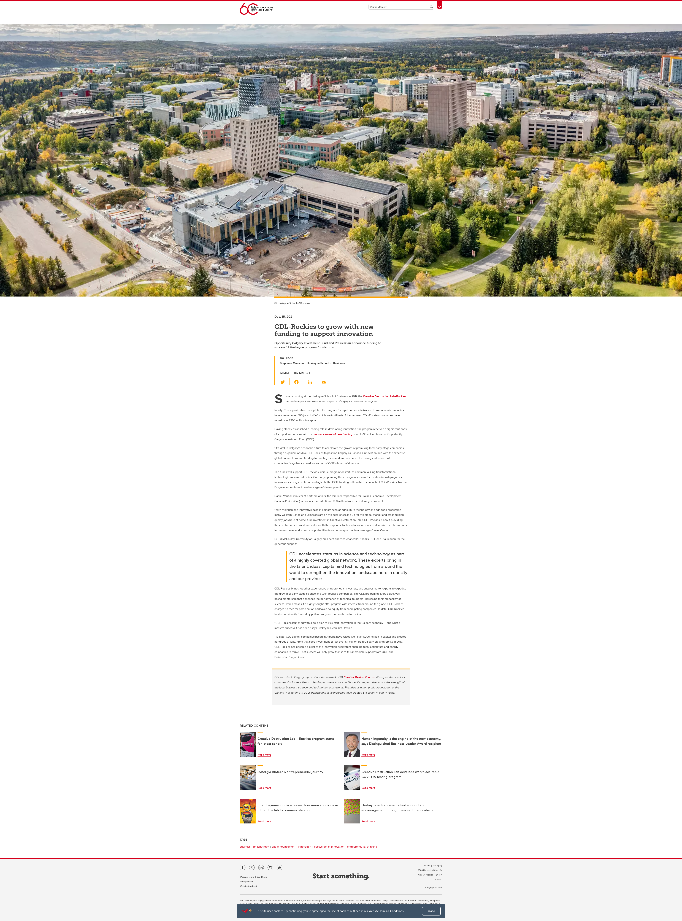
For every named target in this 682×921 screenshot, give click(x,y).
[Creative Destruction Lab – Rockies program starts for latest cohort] (248, 744)
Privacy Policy (246, 881)
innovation (304, 847)
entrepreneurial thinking (362, 847)
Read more (264, 755)
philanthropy (261, 847)
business (245, 847)
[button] (285, 381)
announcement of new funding (333, 434)
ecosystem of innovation (329, 847)
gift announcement (283, 847)
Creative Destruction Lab (359, 677)
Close (431, 911)
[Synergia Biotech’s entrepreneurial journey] (248, 777)
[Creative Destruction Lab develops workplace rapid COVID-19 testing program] (352, 777)
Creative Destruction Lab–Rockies (384, 396)
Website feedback (248, 886)
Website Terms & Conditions (386, 911)
